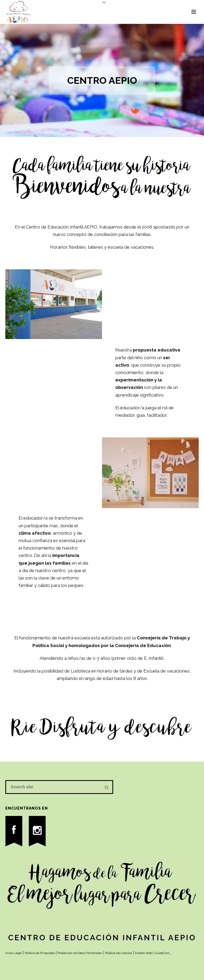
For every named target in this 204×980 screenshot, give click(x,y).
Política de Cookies (118, 953)
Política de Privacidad (40, 953)
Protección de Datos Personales (80, 953)
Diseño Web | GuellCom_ (153, 953)
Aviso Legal (13, 953)
